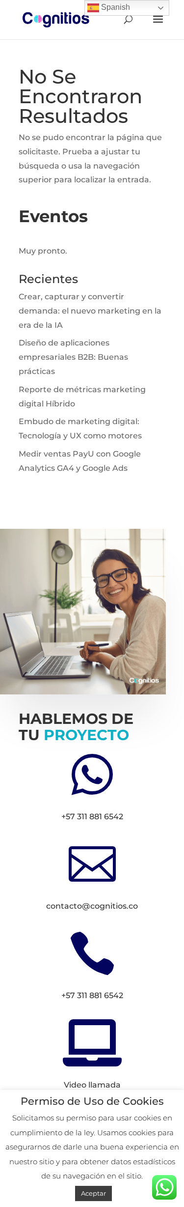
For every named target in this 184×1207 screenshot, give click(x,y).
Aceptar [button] (93, 1193)
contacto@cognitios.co (92, 906)
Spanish (114, 7)
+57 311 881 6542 (92, 816)
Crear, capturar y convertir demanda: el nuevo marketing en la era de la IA (90, 311)
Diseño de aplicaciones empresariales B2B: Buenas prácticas (73, 357)
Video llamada (92, 1085)
